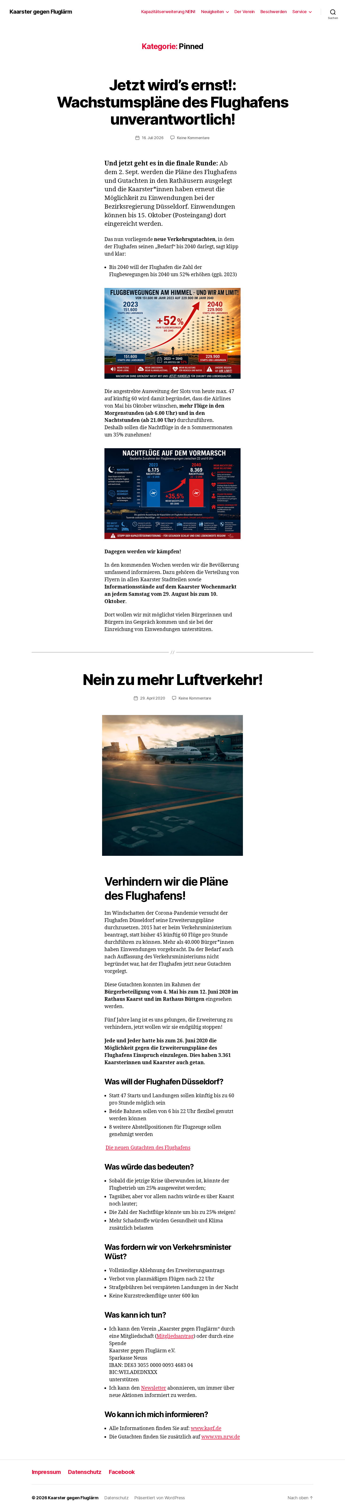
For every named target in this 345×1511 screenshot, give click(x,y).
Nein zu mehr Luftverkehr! (173, 679)
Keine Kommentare (193, 137)
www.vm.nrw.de (220, 1437)
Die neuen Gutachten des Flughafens (148, 1148)
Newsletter (153, 1388)
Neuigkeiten (212, 11)
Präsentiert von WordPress (159, 1497)
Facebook (122, 1472)
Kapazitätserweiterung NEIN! (168, 11)
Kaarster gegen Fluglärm (40, 12)
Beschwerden (274, 11)
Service (299, 11)
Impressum (46, 1472)
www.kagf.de (206, 1428)
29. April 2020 (152, 698)
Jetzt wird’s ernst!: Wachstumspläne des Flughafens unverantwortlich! (172, 102)
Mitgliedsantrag (175, 1336)
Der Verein (244, 11)
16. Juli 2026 (153, 137)
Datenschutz (85, 1472)
